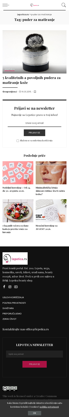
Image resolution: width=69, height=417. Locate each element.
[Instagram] (10, 287)
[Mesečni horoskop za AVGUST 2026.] (51, 210)
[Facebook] (4, 287)
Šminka (10, 69)
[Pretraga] (63, 5)
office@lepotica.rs (37, 329)
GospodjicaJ (10, 92)
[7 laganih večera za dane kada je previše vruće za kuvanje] (18, 210)
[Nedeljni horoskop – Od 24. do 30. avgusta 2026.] (18, 172)
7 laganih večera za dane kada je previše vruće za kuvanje (15, 229)
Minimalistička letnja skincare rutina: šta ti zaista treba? (50, 191)
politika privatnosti (49, 406)
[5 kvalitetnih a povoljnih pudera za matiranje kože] (34, 51)
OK (34, 413)
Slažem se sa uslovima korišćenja (36, 140)
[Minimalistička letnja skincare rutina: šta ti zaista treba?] (51, 172)
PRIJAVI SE (34, 132)
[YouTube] (16, 287)
